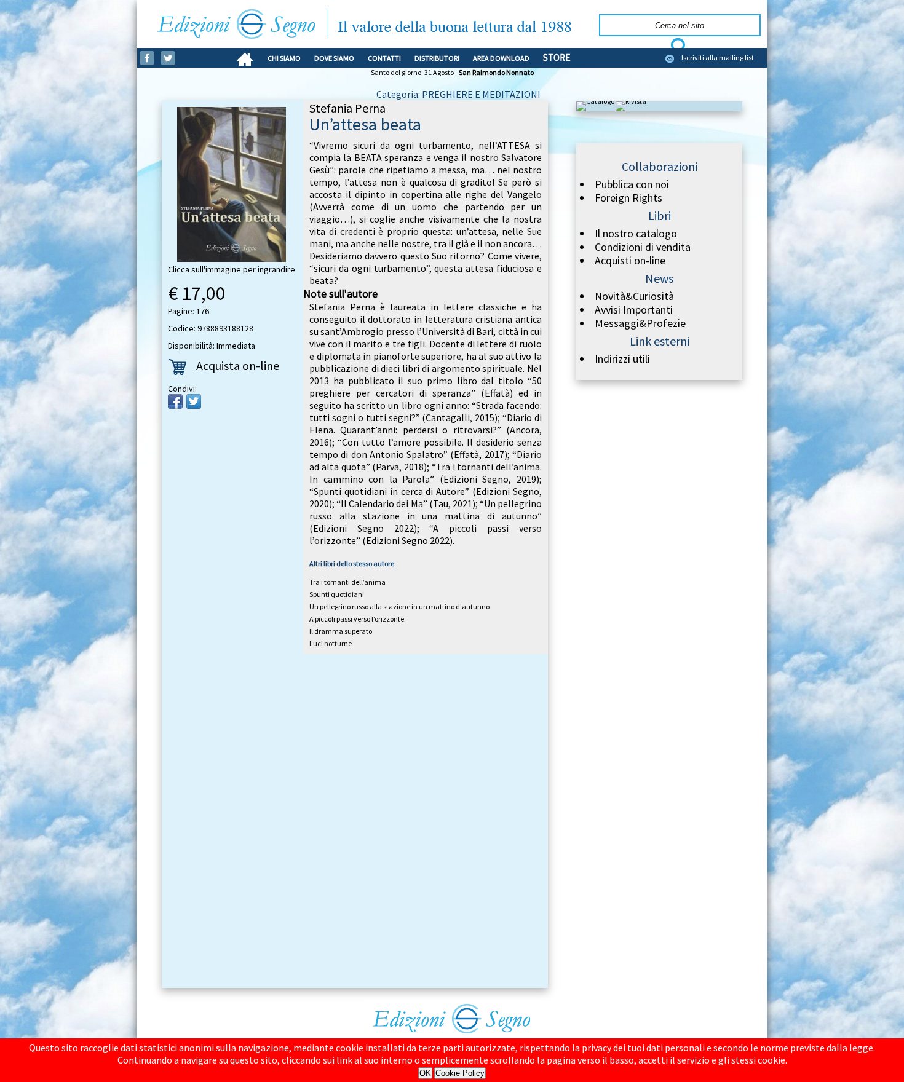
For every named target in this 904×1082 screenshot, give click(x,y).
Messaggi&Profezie (640, 323)
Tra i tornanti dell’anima (347, 581)
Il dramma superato (340, 631)
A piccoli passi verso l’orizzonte (356, 618)
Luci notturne (330, 643)
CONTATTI (384, 58)
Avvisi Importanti (634, 310)
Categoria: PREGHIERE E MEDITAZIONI (458, 94)
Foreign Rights (628, 198)
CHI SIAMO (284, 58)
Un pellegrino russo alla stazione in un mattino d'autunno (399, 606)
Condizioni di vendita (643, 247)
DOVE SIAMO (334, 58)
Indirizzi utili (622, 359)
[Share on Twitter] (193, 401)
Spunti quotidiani (336, 594)
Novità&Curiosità (634, 296)
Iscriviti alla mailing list (717, 57)
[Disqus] (355, 823)
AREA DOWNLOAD (501, 58)
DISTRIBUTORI (436, 58)
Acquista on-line (237, 365)
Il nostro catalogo (636, 233)
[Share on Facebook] (175, 401)
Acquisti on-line (630, 260)
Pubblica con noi (632, 184)
